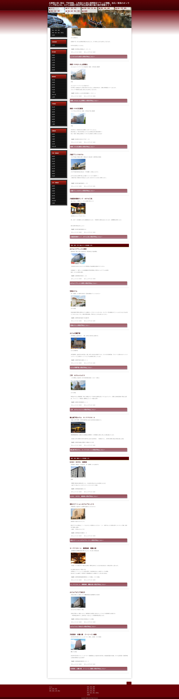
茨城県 (53, 82)
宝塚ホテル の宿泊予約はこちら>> (80, 325)
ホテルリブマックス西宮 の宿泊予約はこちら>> (83, 283)
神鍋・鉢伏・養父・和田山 (58, 32)
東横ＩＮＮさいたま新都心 (79, 64)
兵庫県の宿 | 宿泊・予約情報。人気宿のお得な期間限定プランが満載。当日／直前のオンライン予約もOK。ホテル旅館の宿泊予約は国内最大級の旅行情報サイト (89, 4)
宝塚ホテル (73, 291)
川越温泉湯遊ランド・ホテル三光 (81, 198)
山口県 (53, 166)
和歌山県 (54, 146)
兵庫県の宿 (88, 698)
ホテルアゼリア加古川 (77, 592)
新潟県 (53, 69)
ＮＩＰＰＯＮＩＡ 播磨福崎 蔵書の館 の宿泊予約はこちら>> (88, 584)
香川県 (53, 168)
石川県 (53, 109)
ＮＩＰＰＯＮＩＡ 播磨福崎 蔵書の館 (83, 548)
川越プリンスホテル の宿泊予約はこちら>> (82, 190)
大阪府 (53, 139)
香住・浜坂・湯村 (56, 30)
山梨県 (53, 97)
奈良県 (53, 143)
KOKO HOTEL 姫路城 (78, 462)
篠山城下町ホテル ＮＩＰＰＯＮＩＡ (82, 417)
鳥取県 (53, 156)
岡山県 (53, 161)
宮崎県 (53, 198)
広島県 (53, 163)
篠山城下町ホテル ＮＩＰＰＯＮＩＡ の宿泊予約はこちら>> (87, 449)
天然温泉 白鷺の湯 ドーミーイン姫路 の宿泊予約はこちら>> (88, 668)
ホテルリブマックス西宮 (78, 249)
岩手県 (53, 60)
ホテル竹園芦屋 (75, 333)
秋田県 (53, 57)
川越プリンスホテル (76, 154)
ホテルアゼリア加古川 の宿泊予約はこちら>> (83, 626)
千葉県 (53, 92)
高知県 (53, 176)
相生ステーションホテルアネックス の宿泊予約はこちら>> (87, 540)
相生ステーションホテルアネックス (82, 504)
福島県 (53, 67)
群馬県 (53, 87)
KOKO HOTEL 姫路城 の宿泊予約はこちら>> (84, 496)
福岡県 (53, 186)
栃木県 (53, 84)
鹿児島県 (54, 200)
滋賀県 (53, 134)
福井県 (53, 112)
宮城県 (53, 65)
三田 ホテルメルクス (77, 375)
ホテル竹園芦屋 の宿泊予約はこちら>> (81, 367)
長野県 (53, 114)
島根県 (53, 158)
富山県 (53, 107)
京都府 (53, 136)
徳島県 (53, 173)
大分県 (53, 193)
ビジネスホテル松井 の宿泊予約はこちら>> (82, 56)
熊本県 (53, 195)
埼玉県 (53, 89)
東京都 (53, 79)
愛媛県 (53, 171)
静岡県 (53, 119)
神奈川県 (54, 94)
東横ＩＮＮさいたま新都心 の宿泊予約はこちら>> (84, 100)
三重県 (53, 124)
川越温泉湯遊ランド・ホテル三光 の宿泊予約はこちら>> (86, 236)
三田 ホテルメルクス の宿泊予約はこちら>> (83, 409)
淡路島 (53, 35)
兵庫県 (53, 141)
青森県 (53, 55)
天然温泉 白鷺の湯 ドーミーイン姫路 (83, 634)
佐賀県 (53, 188)
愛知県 (53, 121)
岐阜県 (53, 116)
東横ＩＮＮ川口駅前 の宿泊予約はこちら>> (82, 146)
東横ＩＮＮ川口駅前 (76, 108)
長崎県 (53, 190)
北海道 (53, 45)
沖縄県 (53, 203)
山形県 (53, 62)
